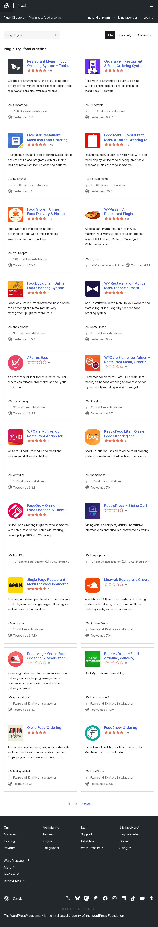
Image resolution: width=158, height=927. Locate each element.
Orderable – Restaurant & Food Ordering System (124, 63)
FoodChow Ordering (120, 728)
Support (86, 834)
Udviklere (87, 841)
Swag (125, 848)
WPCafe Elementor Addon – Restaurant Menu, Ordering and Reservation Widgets (127, 359)
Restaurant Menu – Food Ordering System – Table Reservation (47, 63)
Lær (84, 827)
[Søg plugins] (56, 35)
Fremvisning (50, 827)
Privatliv (9, 848)
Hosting (9, 841)
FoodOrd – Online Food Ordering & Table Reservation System (45, 507)
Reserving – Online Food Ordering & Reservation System (46, 656)
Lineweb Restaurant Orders (127, 580)
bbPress (11, 874)
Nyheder (10, 834)
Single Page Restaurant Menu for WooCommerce (48, 582)
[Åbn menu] (152, 6)
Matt (9, 867)
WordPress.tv (92, 848)
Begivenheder (129, 834)
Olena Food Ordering (44, 728)
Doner (125, 841)
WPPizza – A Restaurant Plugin (118, 211)
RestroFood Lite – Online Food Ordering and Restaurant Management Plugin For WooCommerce (125, 433)
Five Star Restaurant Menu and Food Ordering (47, 137)
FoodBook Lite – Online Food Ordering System (46, 285)
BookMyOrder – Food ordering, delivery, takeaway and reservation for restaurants (125, 656)
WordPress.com (17, 861)
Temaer (47, 834)
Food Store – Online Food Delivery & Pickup (46, 211)
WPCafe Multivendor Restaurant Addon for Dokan (45, 433)
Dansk (17, 898)
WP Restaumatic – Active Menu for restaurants (124, 285)
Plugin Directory (14, 17)
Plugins (47, 841)
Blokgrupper (50, 848)
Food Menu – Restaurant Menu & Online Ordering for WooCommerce (126, 137)
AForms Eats (37, 357)
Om (6, 827)
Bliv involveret (129, 827)
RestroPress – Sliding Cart (125, 505)
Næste (86, 803)
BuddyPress (14, 881)
